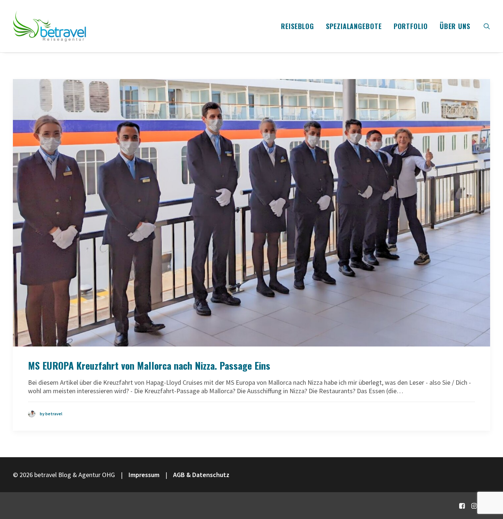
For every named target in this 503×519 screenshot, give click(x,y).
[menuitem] (297, 26)
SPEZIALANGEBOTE (354, 26)
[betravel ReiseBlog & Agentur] (50, 26)
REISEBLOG (297, 26)
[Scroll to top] (488, 488)
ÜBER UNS (455, 26)
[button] (486, 26)
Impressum (144, 474)
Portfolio (411, 26)
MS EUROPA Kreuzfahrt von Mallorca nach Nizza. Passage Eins (149, 365)
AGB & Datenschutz (201, 474)
